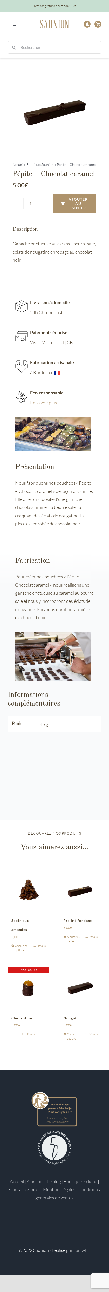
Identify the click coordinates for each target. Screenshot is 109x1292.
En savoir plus (43, 402)
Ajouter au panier (78, 203)
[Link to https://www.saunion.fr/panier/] (97, 24)
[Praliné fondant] (80, 890)
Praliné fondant (77, 920)
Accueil (18, 164)
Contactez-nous (24, 1189)
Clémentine (21, 1018)
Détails (41, 946)
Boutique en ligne (80, 1181)
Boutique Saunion (40, 164)
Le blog (54, 1181)
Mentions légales (59, 1189)
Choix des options (21, 948)
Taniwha (82, 1250)
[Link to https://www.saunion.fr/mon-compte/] (87, 24)
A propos (35, 1181)
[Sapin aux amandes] (28, 890)
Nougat (70, 1018)
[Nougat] (80, 987)
